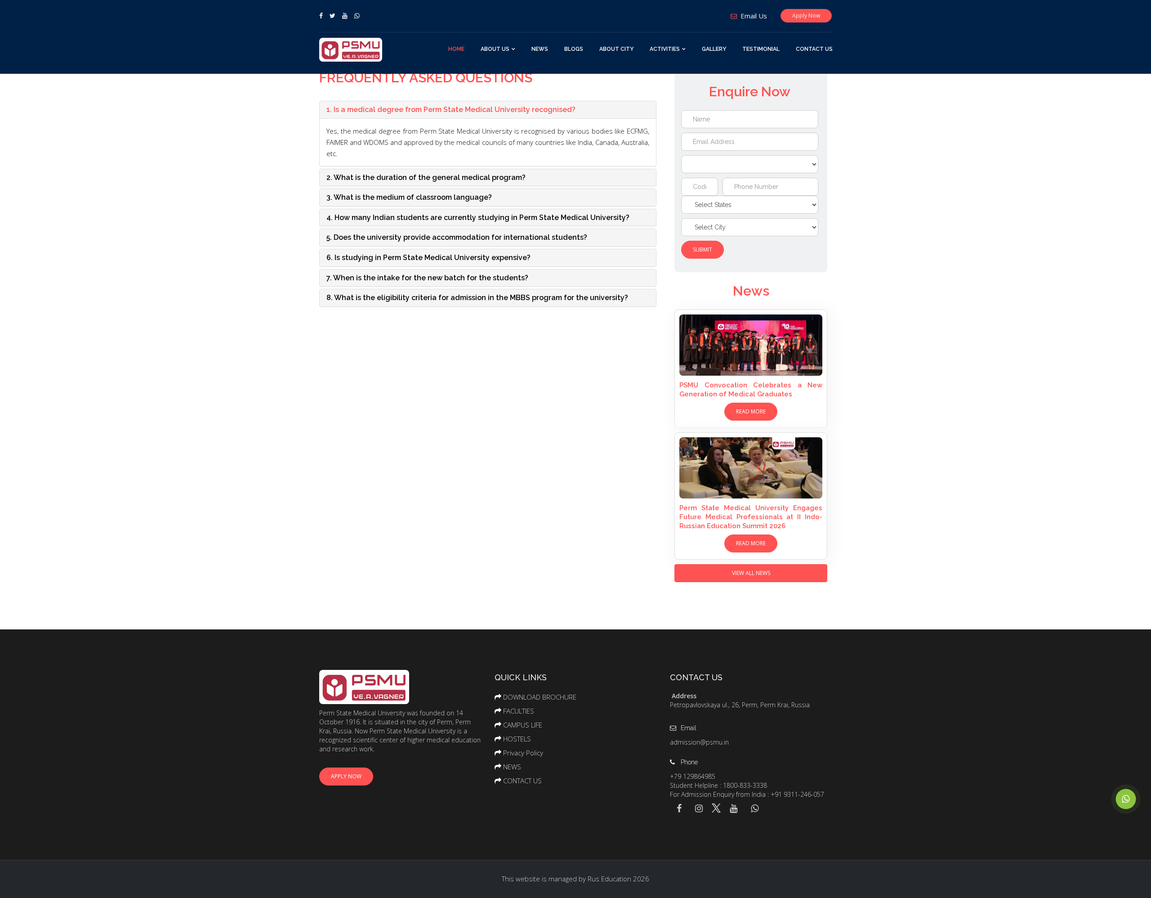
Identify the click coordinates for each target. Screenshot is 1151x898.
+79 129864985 (692, 776)
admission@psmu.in (699, 742)
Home (456, 49)
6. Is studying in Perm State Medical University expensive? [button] (428, 257)
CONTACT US (814, 49)
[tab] (488, 109)
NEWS (539, 49)
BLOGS (573, 49)
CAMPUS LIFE (522, 724)
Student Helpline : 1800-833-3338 (718, 785)
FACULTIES (518, 710)
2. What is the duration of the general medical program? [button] (426, 177)
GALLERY (714, 49)
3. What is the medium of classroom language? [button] (409, 197)
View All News (751, 573)
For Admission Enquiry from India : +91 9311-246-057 (747, 794)
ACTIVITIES (665, 49)
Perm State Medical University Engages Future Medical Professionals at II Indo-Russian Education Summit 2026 (750, 517)
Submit (702, 249)
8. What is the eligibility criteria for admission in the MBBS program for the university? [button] (477, 297)
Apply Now (806, 15)
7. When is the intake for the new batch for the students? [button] (427, 278)
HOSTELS (517, 738)
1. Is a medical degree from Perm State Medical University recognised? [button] (451, 109)
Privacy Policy (523, 752)
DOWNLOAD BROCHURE (539, 696)
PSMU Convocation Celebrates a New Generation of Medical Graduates (750, 389)
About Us (495, 49)
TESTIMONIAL (761, 49)
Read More (751, 411)
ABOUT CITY (616, 49)
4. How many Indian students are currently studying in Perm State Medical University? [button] (477, 217)
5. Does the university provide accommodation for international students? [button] (456, 237)
